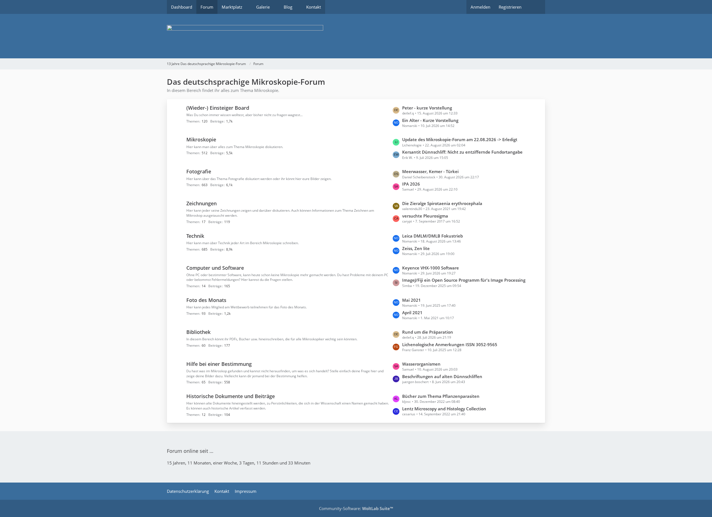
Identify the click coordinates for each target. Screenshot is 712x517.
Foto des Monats (206, 300)
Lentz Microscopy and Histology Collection (444, 408)
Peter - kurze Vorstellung (427, 108)
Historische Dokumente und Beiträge (230, 396)
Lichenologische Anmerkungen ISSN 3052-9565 (449, 344)
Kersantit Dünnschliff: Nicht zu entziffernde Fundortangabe (462, 152)
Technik (195, 236)
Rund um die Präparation (427, 332)
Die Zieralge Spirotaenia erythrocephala (442, 203)
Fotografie (198, 171)
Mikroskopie (201, 139)
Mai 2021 (411, 300)
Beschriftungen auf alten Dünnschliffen (442, 376)
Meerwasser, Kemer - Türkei (430, 171)
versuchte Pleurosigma (425, 216)
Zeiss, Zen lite (416, 248)
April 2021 (412, 312)
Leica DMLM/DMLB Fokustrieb (432, 236)
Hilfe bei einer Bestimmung (219, 364)
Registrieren (510, 7)
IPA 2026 (411, 184)
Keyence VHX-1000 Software (430, 268)
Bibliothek (198, 332)
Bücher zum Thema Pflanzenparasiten (440, 396)
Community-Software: (356, 508)
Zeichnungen (201, 203)
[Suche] (535, 7)
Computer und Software (215, 267)
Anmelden (480, 7)
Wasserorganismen (421, 364)
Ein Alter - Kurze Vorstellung (430, 120)
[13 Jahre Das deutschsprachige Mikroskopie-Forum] (356, 36)
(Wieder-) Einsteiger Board (217, 107)
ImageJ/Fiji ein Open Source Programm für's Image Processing (463, 280)
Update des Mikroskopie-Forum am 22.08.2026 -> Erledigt (459, 139)
